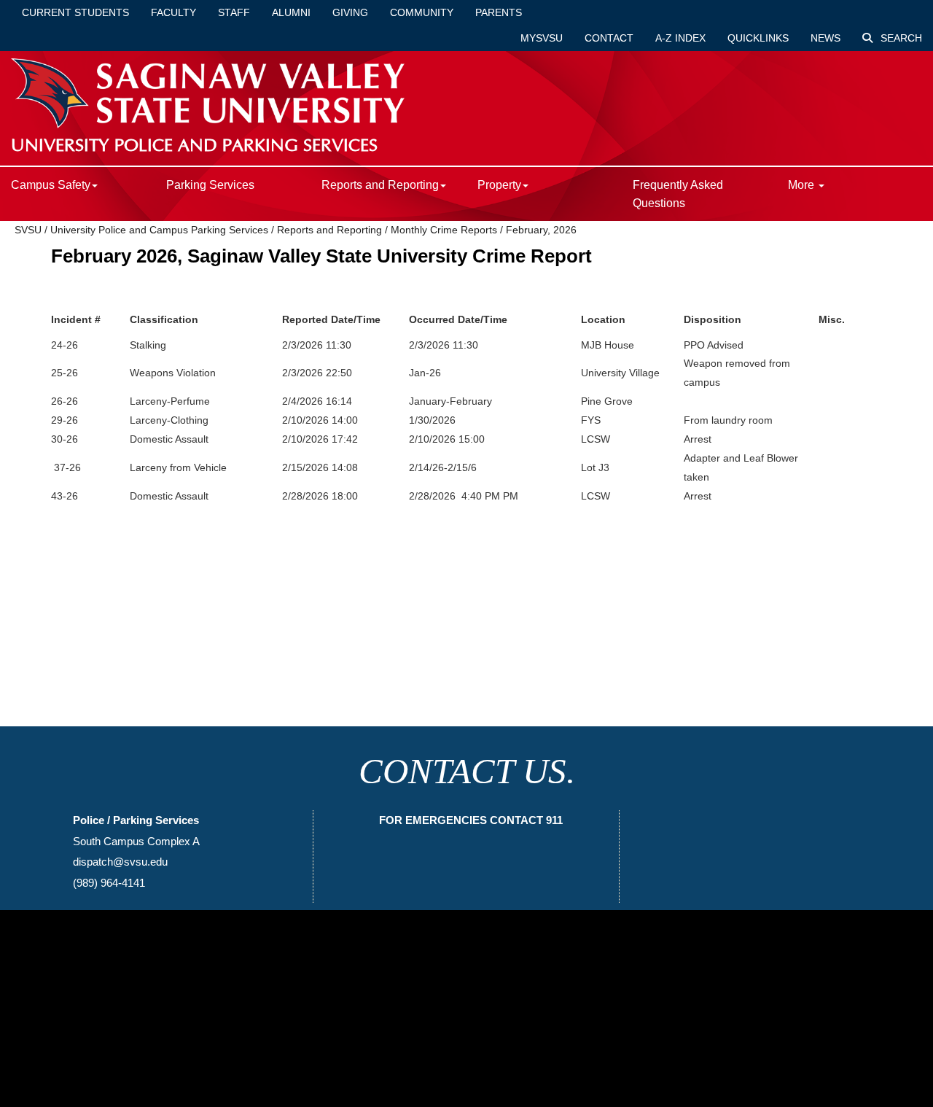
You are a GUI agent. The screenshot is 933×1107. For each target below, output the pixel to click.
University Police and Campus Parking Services (159, 230)
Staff (234, 12)
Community (421, 12)
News (825, 38)
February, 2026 (541, 230)
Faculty (173, 12)
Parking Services (210, 185)
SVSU (28, 230)
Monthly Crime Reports (444, 230)
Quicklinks (758, 38)
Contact (609, 38)
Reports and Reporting (329, 230)
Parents (498, 12)
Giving (350, 12)
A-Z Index (680, 38)
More (802, 185)
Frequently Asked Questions (678, 194)
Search (900, 38)
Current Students (75, 12)
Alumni (291, 12)
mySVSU (541, 38)
